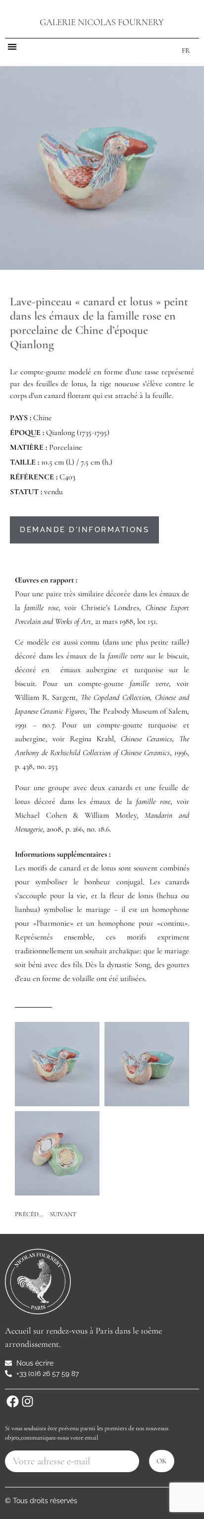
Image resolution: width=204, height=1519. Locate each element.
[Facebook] (12, 1401)
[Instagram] (27, 1401)
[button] (12, 46)
